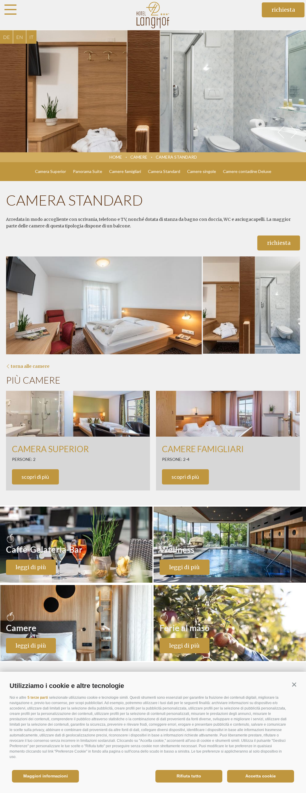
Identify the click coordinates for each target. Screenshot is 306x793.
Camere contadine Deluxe (247, 171)
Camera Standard (176, 156)
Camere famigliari (125, 171)
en (19, 37)
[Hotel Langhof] (153, 15)
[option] (153, 91)
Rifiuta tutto (189, 776)
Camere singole (201, 171)
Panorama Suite (87, 171)
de (6, 37)
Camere (138, 156)
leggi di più (31, 567)
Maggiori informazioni (45, 776)
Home (115, 156)
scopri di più (35, 476)
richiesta (283, 9)
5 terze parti (37, 697)
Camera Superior (50, 171)
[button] (294, 684)
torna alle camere (30, 366)
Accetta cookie (260, 776)
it (31, 37)
